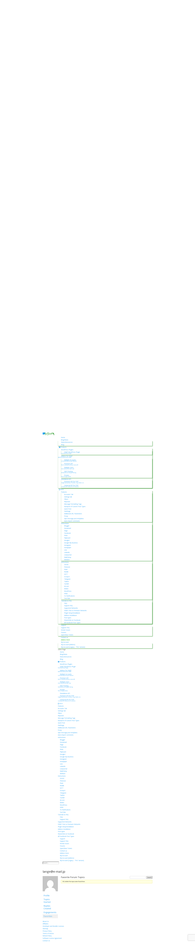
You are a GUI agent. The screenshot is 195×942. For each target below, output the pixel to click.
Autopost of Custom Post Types (75, 506)
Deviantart (67, 528)
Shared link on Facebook (72, 620)
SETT (66, 574)
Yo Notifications (69, 596)
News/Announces (67, 442)
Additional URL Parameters (73, 514)
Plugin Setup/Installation (72, 613)
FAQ (65, 603)
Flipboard (67, 538)
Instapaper (67, 547)
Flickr (66, 535)
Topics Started (47, 900)
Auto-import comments (72, 521)
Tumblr (66, 584)
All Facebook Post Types (72, 623)
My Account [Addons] (68, 645)
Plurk (65, 569)
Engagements (50, 912)
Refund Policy (47, 936)
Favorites (48, 916)
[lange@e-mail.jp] (50, 892)
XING (66, 594)
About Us (46, 921)
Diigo (66, 531)
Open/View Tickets (67, 635)
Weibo (66, 589)
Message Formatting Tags (73, 504)
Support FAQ (68, 606)
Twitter (66, 581)
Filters (66, 499)
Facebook (67, 533)
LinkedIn (67, 552)
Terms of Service (48, 933)
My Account (65, 642)
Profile (47, 895)
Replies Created (47, 907)
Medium (67, 560)
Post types (67, 618)
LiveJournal (67, 555)
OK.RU (66, 565)
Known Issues (65, 630)
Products (64, 447)
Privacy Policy (47, 931)
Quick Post (67, 509)
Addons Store (65, 640)
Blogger (66, 526)
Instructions (65, 523)
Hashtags (67, 511)
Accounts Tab (68, 494)
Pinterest (67, 567)
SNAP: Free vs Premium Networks (75, 610)
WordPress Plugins (67, 450)
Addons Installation (70, 615)
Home (63, 437)
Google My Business (71, 543)
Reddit (66, 572)
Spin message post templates (74, 518)
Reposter (67, 502)
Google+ (67, 540)
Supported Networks (71, 608)
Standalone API (66, 479)
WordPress (67, 591)
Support (63, 625)
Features (64, 492)
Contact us (64, 637)
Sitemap (45, 929)
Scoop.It (67, 577)
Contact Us (46, 941)
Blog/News (64, 440)
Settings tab (68, 497)
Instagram (67, 545)
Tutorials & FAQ (66, 601)
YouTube (67, 598)
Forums (63, 632)
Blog (62, 445)
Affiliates (45, 924)
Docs (62, 489)
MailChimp (67, 557)
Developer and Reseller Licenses (53, 926)
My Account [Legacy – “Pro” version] (73, 647)
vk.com (66, 586)
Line (65, 550)
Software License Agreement (52, 938)
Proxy (66, 516)
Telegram (67, 579)
